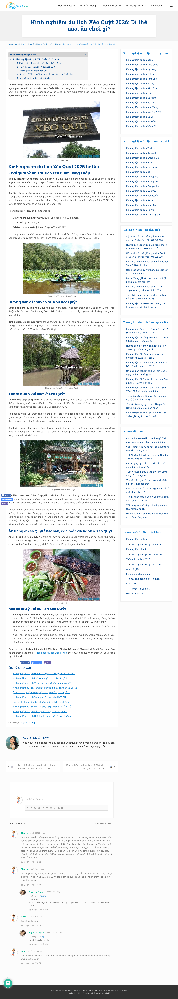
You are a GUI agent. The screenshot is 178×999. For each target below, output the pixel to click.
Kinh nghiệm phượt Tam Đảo (147, 554)
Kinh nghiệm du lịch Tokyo (140, 209)
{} (62, 808)
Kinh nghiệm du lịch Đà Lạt (140, 116)
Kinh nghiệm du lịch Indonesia (141, 167)
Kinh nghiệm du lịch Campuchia (142, 186)
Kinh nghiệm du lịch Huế (139, 93)
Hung (42, 936)
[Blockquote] (51, 808)
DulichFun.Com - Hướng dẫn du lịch (82, 990)
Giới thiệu (72, 993)
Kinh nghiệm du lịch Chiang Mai (142, 157)
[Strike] (39, 808)
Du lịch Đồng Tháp (27, 723)
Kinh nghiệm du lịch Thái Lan (141, 148)
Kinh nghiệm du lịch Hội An (140, 102)
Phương (43, 896)
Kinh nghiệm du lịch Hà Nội (140, 83)
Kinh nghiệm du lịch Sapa (139, 59)
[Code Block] (55, 808)
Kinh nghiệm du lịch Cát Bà (140, 74)
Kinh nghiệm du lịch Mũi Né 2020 (143, 112)
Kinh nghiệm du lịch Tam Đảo (141, 78)
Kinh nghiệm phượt (136, 549)
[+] (66, 808)
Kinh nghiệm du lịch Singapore (142, 176)
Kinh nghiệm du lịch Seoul (139, 200)
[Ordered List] (43, 808)
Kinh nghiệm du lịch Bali (138, 171)
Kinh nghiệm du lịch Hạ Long (141, 69)
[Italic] (31, 808)
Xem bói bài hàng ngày (138, 574)
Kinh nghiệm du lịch (136, 539)
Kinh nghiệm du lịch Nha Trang (142, 107)
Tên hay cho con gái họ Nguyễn (143, 578)
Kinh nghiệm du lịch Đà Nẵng (141, 97)
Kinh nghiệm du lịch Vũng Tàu (141, 126)
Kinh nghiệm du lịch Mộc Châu (142, 64)
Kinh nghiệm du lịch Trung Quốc (143, 214)
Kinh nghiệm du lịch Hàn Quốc (142, 195)
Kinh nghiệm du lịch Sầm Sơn (141, 88)
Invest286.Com (134, 583)
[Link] (58, 808)
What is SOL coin (141, 588)
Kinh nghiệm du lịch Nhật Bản (141, 205)
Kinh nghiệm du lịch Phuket (140, 162)
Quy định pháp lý (102, 993)
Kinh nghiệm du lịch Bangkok (141, 153)
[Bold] (27, 808)
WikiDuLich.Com (134, 593)
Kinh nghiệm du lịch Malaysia (141, 190)
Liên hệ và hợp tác (86, 993)
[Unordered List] (47, 808)
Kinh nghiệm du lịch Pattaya (146, 564)
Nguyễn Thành (36, 892)
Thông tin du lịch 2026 (138, 559)
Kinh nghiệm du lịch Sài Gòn (141, 121)
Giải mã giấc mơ (134, 569)
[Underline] (35, 808)
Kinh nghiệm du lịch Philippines (142, 181)
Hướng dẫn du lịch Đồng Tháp (51, 652)
